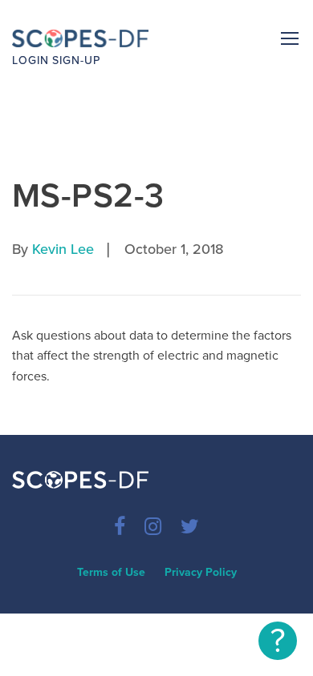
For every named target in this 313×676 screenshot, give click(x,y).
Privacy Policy (201, 572)
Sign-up (76, 60)
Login (30, 60)
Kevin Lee (63, 249)
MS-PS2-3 (88, 195)
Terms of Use (111, 572)
